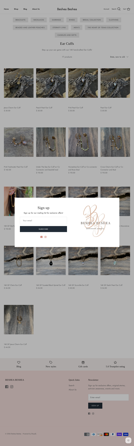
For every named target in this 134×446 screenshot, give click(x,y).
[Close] (116, 201)
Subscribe (43, 229)
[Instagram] (45, 237)
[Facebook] (42, 237)
